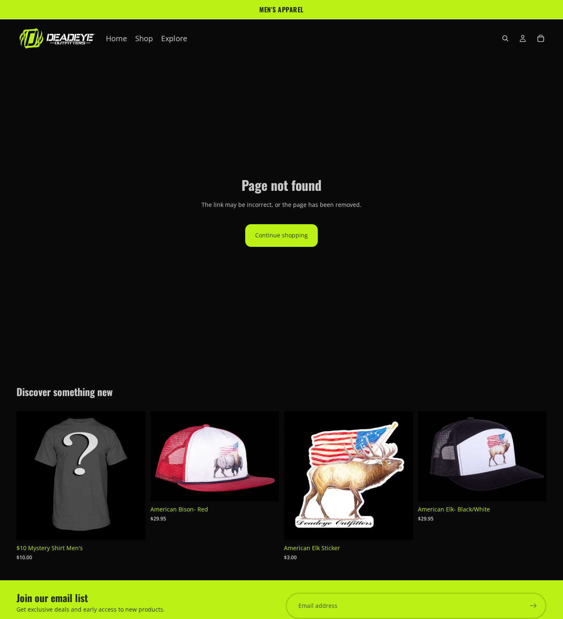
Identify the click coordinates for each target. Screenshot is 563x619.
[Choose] (132, 528)
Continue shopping (281, 235)
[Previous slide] (28, 476)
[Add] (266, 489)
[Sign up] (533, 605)
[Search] (505, 38)
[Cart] (541, 38)
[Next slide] (133, 476)
